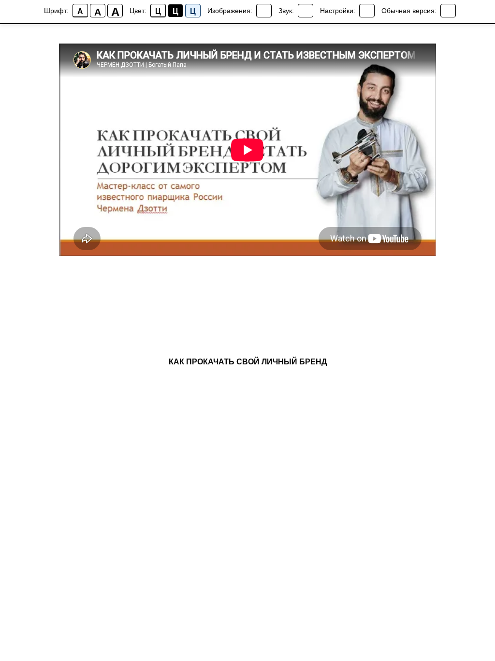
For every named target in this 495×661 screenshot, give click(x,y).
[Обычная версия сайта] (448, 10)
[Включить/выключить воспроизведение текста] (305, 10)
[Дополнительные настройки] (367, 10)
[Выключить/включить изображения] (264, 10)
